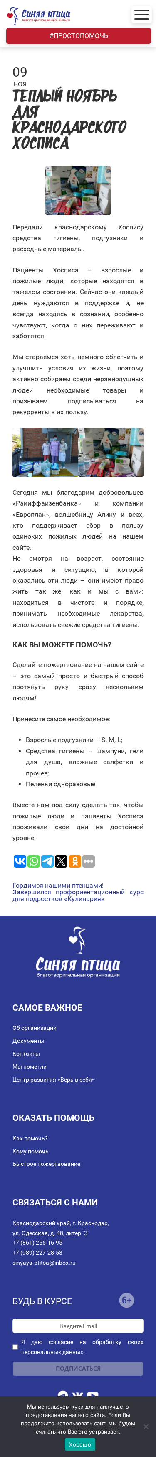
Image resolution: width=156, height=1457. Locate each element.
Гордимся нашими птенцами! (58, 885)
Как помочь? (30, 1138)
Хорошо (80, 1444)
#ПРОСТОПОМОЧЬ (79, 36)
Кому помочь (30, 1151)
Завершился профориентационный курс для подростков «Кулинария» (78, 895)
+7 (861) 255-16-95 (37, 1242)
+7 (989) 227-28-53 (37, 1252)
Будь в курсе (42, 1301)
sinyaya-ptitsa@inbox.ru (44, 1262)
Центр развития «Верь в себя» (53, 1079)
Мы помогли (29, 1066)
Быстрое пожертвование (46, 1163)
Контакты (26, 1053)
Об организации (34, 1027)
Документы (28, 1040)
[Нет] (145, 1426)
